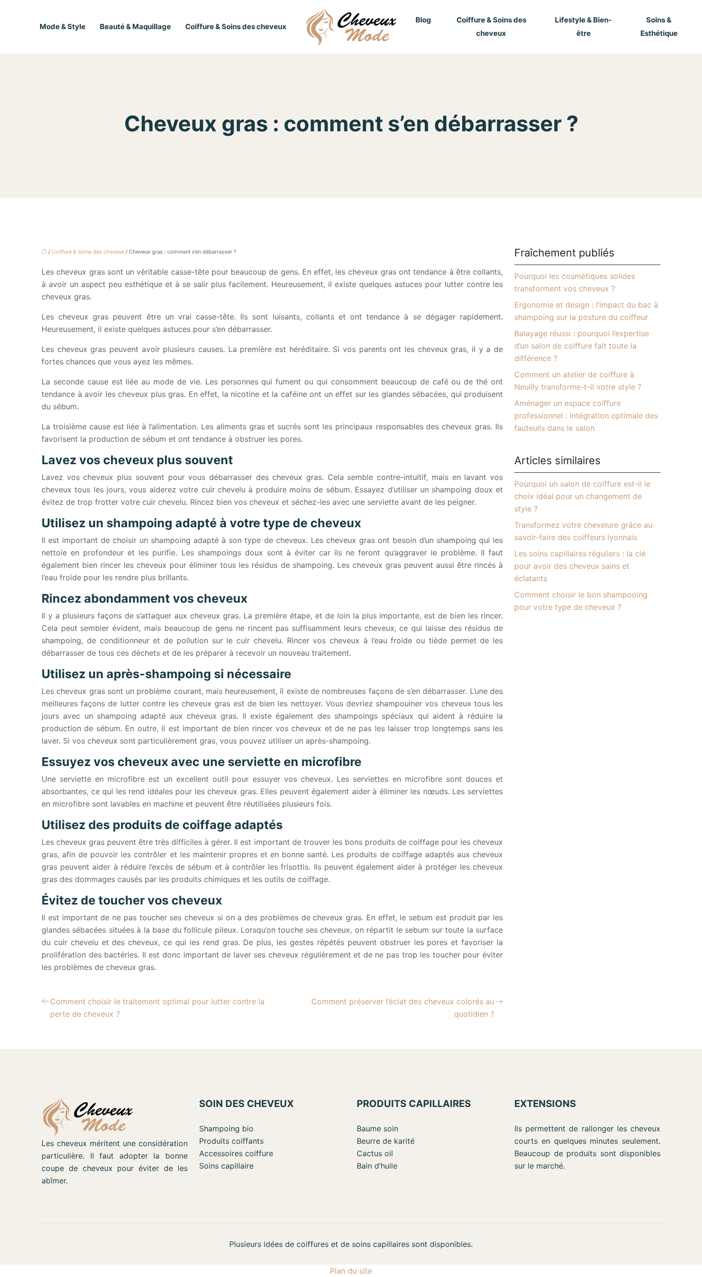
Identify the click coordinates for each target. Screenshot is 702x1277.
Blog (423, 19)
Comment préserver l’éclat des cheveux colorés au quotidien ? (402, 1008)
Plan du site (351, 1271)
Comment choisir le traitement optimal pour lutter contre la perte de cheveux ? (157, 1008)
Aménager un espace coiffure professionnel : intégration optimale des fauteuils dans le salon (586, 415)
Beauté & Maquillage (135, 26)
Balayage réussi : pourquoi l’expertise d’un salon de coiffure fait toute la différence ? (581, 346)
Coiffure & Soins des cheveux (236, 26)
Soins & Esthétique (659, 26)
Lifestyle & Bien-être (583, 26)
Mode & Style (62, 26)
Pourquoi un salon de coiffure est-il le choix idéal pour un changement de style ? (582, 496)
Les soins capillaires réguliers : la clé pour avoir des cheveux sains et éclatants (580, 566)
